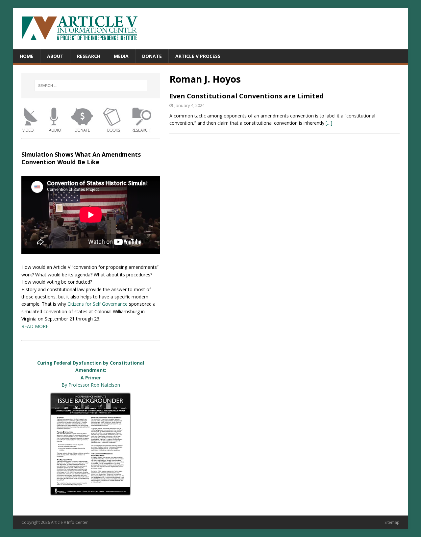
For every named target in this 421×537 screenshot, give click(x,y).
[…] (329, 123)
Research (88, 56)
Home (27, 56)
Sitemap (392, 522)
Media (121, 56)
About (55, 56)
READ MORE (34, 326)
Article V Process (197, 56)
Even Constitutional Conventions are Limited (246, 95)
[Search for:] (90, 85)
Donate (152, 56)
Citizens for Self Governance (97, 304)
